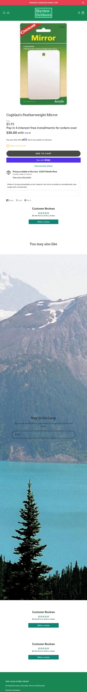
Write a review (43, 222)
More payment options (43, 166)
